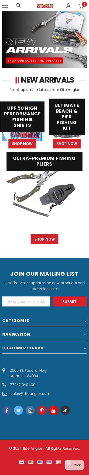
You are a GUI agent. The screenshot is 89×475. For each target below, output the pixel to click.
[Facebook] (6, 410)
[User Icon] (68, 5)
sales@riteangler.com (30, 393)
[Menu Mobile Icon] (5, 5)
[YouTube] (53, 410)
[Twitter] (18, 410)
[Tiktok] (65, 410)
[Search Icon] (23, 5)
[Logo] (45, 5)
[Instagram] (30, 410)
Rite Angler (32, 448)
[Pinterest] (41, 410)
